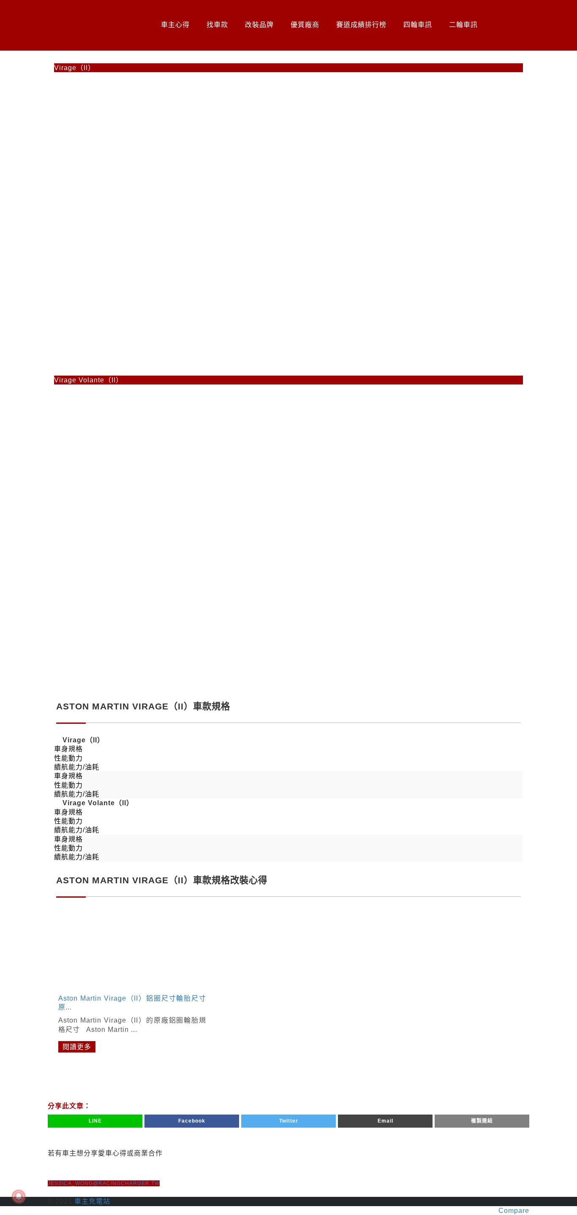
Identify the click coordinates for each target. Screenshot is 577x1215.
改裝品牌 (259, 24)
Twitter (288, 1121)
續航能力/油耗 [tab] (76, 767)
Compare (513, 1210)
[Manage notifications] (18, 1196)
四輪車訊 (417, 24)
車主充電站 (92, 1201)
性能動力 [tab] (68, 758)
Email (385, 1121)
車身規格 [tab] (68, 748)
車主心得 (175, 24)
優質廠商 (305, 24)
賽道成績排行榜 (361, 24)
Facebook (191, 1121)
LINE (95, 1121)
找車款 (217, 24)
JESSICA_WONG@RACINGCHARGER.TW (104, 1183)
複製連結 (482, 1121)
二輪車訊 (463, 24)
